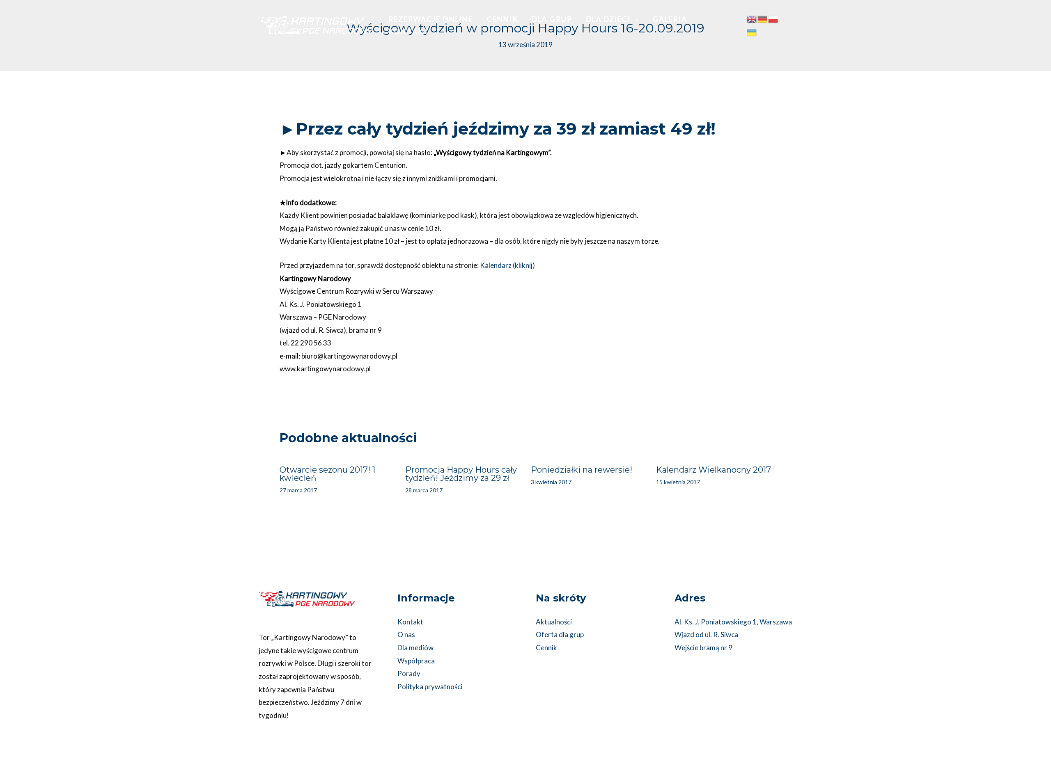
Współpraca (416, 660)
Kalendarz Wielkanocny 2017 (713, 470)
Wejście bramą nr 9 (703, 647)
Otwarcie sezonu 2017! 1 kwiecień (327, 474)
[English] (752, 18)
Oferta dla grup (560, 634)
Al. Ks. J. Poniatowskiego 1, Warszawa (733, 621)
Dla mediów (415, 647)
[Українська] (752, 31)
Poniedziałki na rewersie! (581, 470)
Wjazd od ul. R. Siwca (706, 634)
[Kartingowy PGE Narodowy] (316, 24)
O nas (406, 634)
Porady (408, 673)
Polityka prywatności (429, 686)
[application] (635, 19)
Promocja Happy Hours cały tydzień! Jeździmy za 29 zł (461, 474)
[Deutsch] (762, 18)
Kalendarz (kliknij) (507, 265)
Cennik (546, 647)
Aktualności (554, 621)
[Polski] (773, 18)
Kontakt (410, 621)
